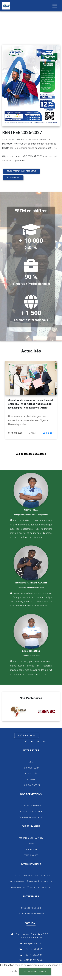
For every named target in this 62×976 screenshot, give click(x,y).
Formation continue (31, 812)
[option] (31, 400)
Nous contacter (31, 785)
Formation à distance (31, 817)
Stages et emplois (31, 908)
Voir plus (48, 433)
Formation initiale (31, 806)
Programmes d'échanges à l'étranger (31, 882)
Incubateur (31, 850)
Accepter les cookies (35, 971)
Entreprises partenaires (31, 914)
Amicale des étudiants (31, 838)
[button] (4, 19)
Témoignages (31, 855)
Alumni (31, 779)
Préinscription (13, 178)
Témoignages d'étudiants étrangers (31, 887)
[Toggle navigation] (55, 5)
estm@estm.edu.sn (33, 943)
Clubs (31, 844)
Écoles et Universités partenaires (31, 876)
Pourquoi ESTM (31, 768)
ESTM (31, 762)
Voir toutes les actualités (30, 454)
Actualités (31, 774)
